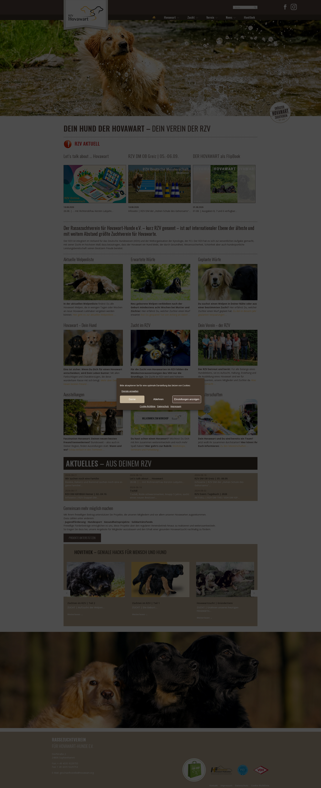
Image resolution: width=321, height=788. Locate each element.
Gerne (132, 399)
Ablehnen (158, 399)
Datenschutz (163, 406)
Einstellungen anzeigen (186, 399)
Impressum (176, 406)
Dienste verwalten (130, 391)
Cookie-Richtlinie (147, 406)
